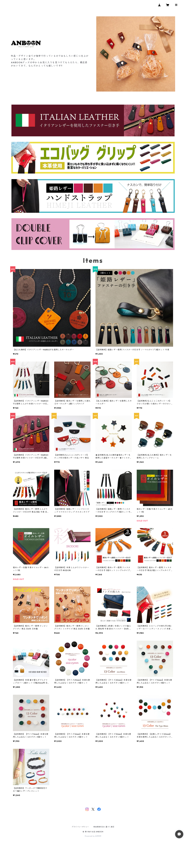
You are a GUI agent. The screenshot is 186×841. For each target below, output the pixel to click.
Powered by (90, 836)
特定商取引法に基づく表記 (103, 827)
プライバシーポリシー (80, 827)
